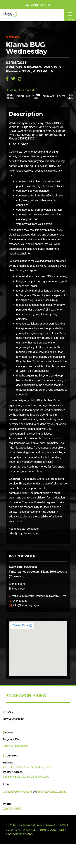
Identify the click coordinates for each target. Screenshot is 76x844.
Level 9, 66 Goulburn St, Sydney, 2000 (27, 767)
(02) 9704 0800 (12, 808)
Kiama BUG (13, 36)
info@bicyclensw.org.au (52, 791)
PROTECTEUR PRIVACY (20, 834)
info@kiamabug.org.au (24, 605)
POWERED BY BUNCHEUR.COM (25, 825)
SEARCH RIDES (29, 695)
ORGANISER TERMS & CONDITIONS (44, 830)
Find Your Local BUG (15, 745)
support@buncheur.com (17, 791)
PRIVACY (50, 825)
